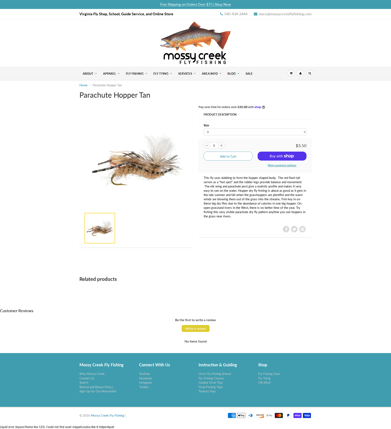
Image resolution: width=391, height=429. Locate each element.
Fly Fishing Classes (211, 378)
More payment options (282, 165)
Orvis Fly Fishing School (215, 373)
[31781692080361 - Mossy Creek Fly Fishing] (136, 159)
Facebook (145, 378)
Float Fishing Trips (211, 387)
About (88, 73)
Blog (231, 73)
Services (185, 73)
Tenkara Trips (207, 391)
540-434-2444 (235, 14)
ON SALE (264, 382)
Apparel (109, 73)
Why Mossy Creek (92, 373)
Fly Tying (160, 73)
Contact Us (86, 378)
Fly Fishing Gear (269, 373)
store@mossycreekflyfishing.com (285, 14)
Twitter (144, 387)
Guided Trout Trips (211, 382)
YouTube (144, 373)
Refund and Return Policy (96, 387)
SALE (249, 73)
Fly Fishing (135, 73)
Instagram (145, 382)
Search (83, 382)
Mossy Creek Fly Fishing (107, 415)
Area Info (210, 73)
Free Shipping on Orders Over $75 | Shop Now (195, 4)
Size (206, 125)
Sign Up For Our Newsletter (97, 391)
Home (83, 85)
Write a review (195, 328)
